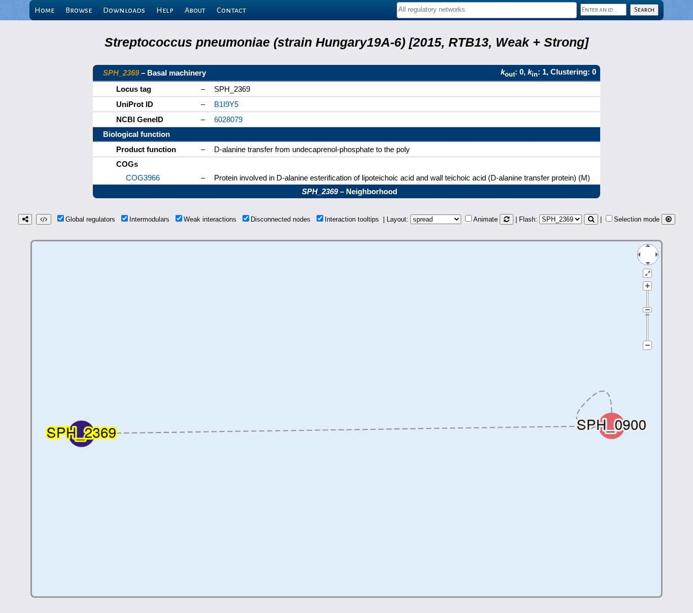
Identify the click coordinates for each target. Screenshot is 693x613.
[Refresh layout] (506, 219)
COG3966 (143, 177)
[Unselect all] (668, 219)
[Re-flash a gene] (591, 219)
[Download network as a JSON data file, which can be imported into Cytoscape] (43, 219)
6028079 (228, 119)
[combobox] (487, 10)
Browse (78, 10)
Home (44, 10)
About (195, 10)
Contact (231, 10)
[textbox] (486, 9)
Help (165, 10)
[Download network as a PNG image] (25, 219)
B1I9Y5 (226, 104)
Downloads (124, 10)
